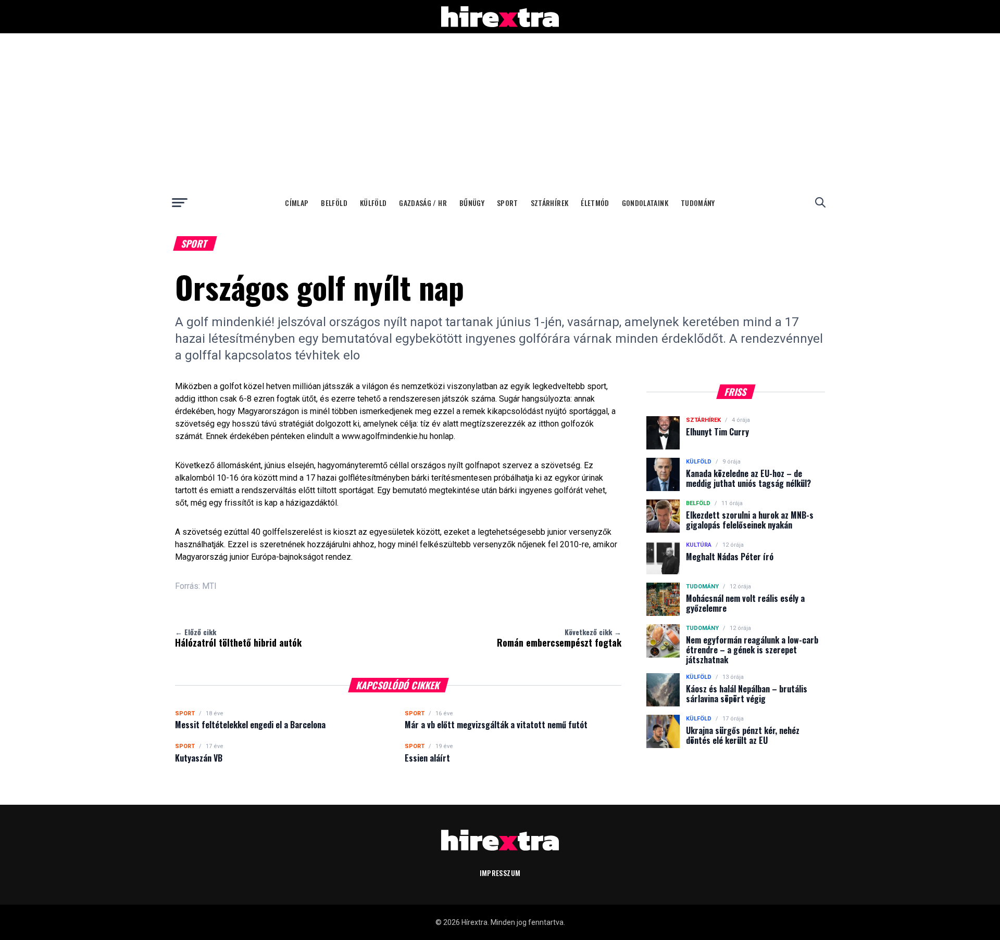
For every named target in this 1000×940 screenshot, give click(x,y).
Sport (507, 202)
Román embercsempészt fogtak (559, 637)
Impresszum (500, 872)
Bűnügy (471, 202)
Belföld (334, 202)
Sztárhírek (550, 202)
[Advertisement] (500, 111)
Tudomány (698, 202)
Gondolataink (645, 202)
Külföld (373, 202)
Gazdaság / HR (423, 202)
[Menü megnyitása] (180, 202)
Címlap (296, 202)
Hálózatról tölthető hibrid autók (238, 637)
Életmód (595, 202)
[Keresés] (820, 202)
